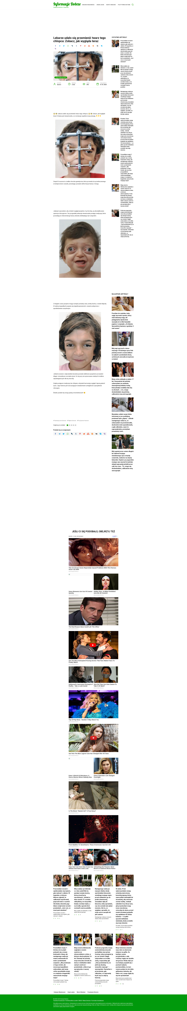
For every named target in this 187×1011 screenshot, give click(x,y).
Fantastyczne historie (60, 420)
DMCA (80, 1000)
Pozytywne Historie (124, 4)
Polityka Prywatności (59, 1000)
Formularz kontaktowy (97, 1000)
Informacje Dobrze (67, 4)
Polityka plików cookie (72, 1000)
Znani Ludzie (100, 4)
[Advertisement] (93, 24)
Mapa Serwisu (87, 1000)
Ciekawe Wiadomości (88, 4)
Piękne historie (72, 420)
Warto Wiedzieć (111, 4)
